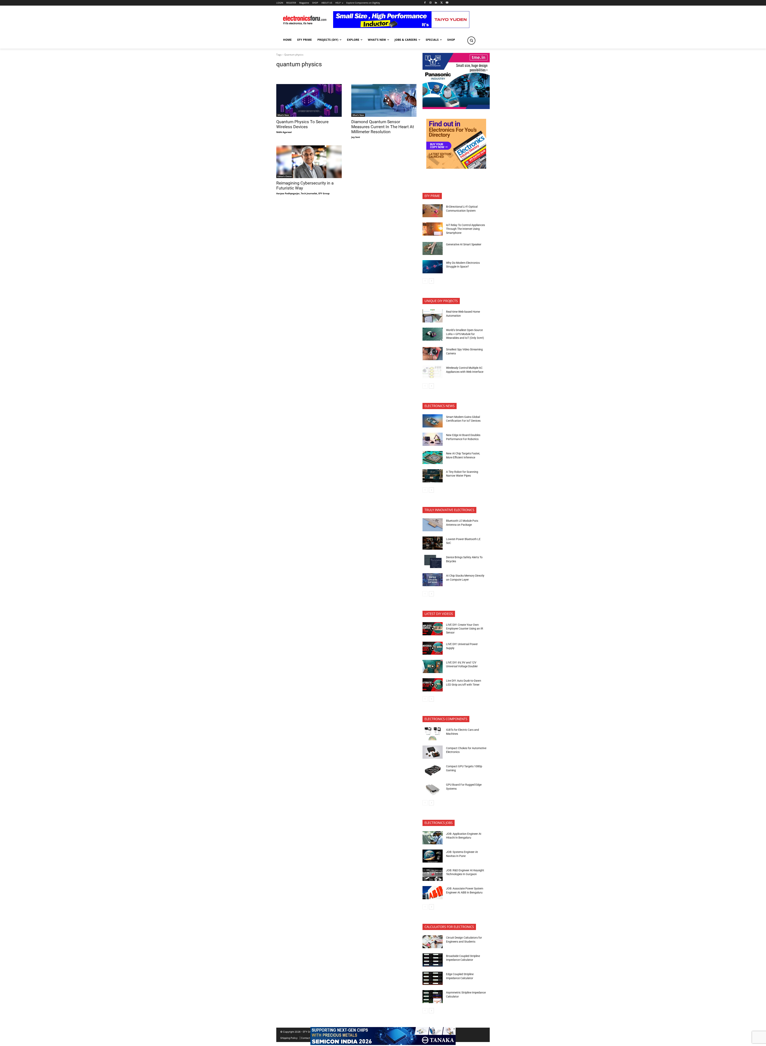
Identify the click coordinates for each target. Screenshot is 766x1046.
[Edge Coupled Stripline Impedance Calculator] (432, 978)
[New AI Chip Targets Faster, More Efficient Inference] (432, 457)
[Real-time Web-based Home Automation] (432, 315)
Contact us (307, 1037)
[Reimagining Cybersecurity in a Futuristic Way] (309, 161)
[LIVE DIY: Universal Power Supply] (432, 648)
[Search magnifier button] (471, 41)
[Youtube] (447, 3)
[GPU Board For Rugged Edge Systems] (432, 788)
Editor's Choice (284, 176)
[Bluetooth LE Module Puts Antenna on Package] (432, 524)
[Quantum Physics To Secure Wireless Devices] (309, 100)
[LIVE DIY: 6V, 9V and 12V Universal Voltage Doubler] (432, 666)
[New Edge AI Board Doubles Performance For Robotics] (432, 439)
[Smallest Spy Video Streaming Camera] (432, 353)
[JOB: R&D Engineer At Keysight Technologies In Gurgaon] (432, 874)
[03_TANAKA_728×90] (383, 1044)
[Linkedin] (436, 3)
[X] (441, 3)
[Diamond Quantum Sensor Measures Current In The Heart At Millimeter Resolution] (384, 100)
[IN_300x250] (456, 108)
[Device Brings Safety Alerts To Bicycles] (432, 561)
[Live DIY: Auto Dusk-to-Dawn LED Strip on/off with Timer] (432, 684)
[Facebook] (424, 3)
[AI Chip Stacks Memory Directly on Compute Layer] (432, 579)
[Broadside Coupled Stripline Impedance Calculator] (432, 960)
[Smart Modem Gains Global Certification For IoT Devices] (432, 420)
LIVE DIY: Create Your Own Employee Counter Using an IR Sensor (464, 628)
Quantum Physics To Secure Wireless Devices (302, 124)
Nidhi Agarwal (284, 132)
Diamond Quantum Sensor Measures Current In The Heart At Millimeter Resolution (382, 126)
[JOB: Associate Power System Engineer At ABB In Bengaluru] (432, 892)
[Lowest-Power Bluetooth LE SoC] (432, 543)
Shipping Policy (289, 1037)
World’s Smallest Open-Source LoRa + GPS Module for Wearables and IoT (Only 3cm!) (465, 333)
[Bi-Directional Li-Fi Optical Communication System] (432, 210)
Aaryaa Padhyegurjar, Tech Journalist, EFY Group (303, 193)
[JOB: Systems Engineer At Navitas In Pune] (432, 856)
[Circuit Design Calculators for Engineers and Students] (432, 941)
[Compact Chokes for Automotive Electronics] (432, 752)
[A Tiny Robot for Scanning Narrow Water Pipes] (432, 475)
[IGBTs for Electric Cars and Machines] (432, 734)
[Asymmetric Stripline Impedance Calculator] (432, 996)
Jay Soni (355, 137)
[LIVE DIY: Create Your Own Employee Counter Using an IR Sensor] (432, 628)
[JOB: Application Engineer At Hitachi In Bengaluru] (432, 837)
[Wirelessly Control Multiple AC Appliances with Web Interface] (432, 372)
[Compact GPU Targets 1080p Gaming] (432, 770)
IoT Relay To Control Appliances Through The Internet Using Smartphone (465, 228)
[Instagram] (430, 3)
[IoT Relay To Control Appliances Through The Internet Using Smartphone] (432, 229)
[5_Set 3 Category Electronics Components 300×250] (456, 167)
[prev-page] (424, 281)
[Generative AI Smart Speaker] (432, 248)
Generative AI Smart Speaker (463, 244)
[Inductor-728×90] (401, 27)
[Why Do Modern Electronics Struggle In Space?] (432, 266)
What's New (283, 115)
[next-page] (431, 281)
